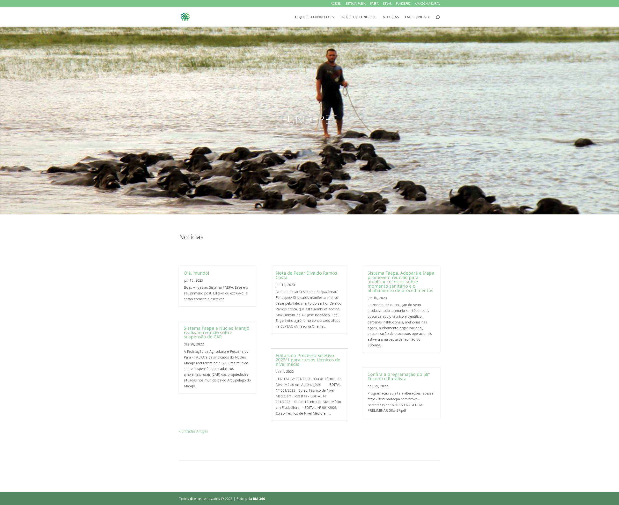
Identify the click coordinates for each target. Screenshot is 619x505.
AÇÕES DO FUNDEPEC (358, 17)
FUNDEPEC (403, 4)
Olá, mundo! (196, 273)
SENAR (387, 4)
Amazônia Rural (427, 4)
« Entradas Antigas (193, 431)
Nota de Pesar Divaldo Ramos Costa (306, 275)
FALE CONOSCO (417, 17)
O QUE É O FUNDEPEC (312, 17)
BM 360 (259, 498)
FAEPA (374, 4)
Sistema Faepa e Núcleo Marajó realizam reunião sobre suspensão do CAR (216, 332)
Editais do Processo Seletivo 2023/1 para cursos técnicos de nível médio (308, 359)
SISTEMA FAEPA (356, 4)
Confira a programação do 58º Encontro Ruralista (399, 376)
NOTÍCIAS (391, 17)
